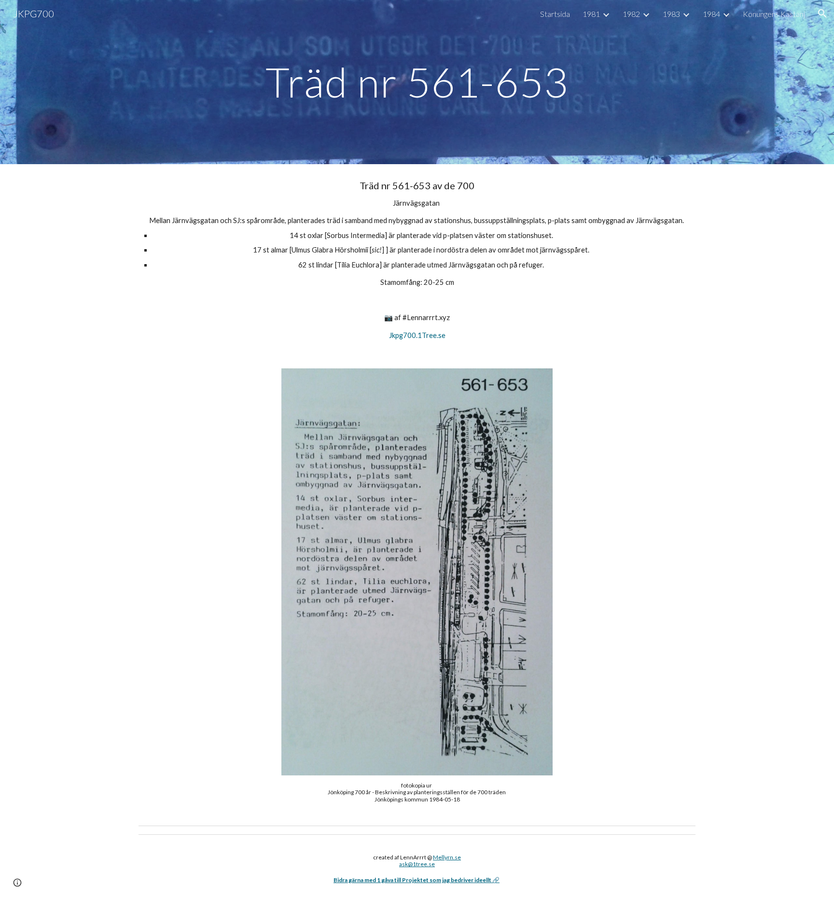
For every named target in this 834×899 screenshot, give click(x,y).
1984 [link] (711, 13)
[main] (417, 81)
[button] (822, 13)
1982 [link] (631, 13)
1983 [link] (671, 13)
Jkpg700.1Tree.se (417, 335)
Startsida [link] (555, 13)
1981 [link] (591, 13)
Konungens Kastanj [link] (774, 13)
